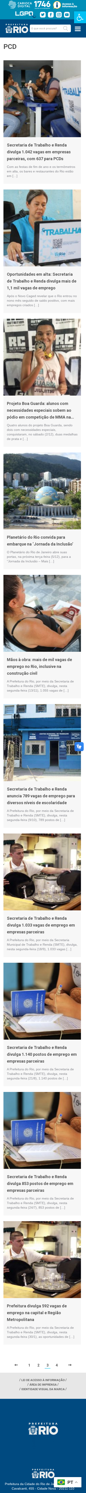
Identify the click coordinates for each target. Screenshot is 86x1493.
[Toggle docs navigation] (77, 29)
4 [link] (57, 1365)
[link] (80, 17)
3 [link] (48, 1365)
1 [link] (29, 1365)
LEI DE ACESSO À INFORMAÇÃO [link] (43, 1380)
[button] (65, 28)
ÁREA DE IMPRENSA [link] (43, 1384)
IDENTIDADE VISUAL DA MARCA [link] (43, 1389)
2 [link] (38, 1365)
